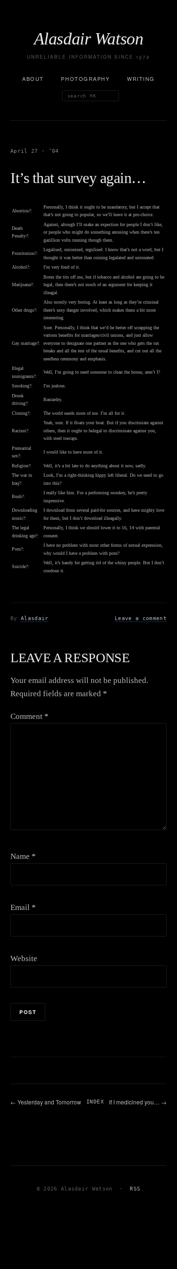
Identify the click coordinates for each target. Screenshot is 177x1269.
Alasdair (35, 618)
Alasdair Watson (88, 38)
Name (23, 856)
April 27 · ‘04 (34, 151)
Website (23, 958)
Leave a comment (141, 618)
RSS (135, 1189)
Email (23, 907)
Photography (85, 78)
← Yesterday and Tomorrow (45, 1102)
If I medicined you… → (138, 1102)
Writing (141, 78)
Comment (29, 716)
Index (95, 1102)
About (33, 78)
